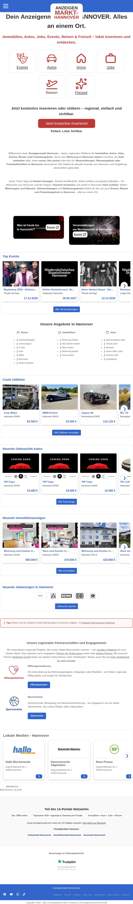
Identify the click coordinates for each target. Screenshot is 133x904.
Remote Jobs (112, 355)
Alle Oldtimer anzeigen (66, 432)
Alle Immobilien (66, 570)
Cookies (125, 895)
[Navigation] (5, 6)
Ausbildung (111, 359)
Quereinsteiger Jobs (115, 340)
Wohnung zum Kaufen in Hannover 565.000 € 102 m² (20, 551)
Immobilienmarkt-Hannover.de (67, 835)
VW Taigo (9, 481)
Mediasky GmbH (21, 657)
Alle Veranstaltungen (66, 309)
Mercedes (23, 359)
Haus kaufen (68, 355)
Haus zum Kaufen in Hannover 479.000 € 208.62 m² (58, 551)
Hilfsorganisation (38, 685)
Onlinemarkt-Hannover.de (39, 835)
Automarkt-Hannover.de (94, 835)
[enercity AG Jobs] (40, 595)
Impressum (100, 895)
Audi (21, 351)
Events (22, 67)
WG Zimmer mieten (71, 344)
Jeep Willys (10, 412)
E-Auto (22, 347)
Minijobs (110, 347)
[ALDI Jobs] (53, 595)
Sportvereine (36, 716)
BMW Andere (50, 412)
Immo (81, 67)
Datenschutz (113, 895)
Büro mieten (68, 347)
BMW (21, 355)
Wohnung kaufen (70, 351)
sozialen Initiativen (107, 649)
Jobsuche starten (66, 606)
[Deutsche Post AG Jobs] (93, 595)
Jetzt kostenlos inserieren (66, 123)
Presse (67, 895)
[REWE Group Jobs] (66, 595)
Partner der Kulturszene (69, 653)
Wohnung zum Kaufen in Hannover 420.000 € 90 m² (96, 551)
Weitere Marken (26, 363)
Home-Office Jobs (114, 351)
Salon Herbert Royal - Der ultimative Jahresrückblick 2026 (97, 289)
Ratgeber (57, 895)
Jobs (111, 67)
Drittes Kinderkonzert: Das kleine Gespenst (58, 289)
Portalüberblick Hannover (66, 829)
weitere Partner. (104, 653)
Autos (52, 67)
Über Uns (87, 895)
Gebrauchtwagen (27, 340)
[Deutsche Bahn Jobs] (79, 595)
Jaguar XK (87, 412)
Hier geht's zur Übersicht (94, 823)
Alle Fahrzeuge (66, 501)
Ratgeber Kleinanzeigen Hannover (98, 623)
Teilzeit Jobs (112, 344)
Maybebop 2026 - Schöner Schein (19, 289)
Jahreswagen (25, 344)
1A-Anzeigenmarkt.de (66, 867)
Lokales (77, 895)
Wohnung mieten (70, 340)
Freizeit (81, 92)
